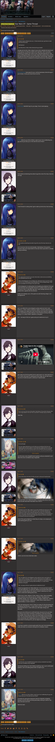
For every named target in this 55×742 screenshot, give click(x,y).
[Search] (53, 16)
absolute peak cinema (20, 26)
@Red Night (20, 106)
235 (25, 33)
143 (18, 33)
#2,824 (52, 137)
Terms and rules (38, 735)
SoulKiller (8, 193)
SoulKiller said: (22, 241)
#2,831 (52, 372)
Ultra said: (21, 659)
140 (9, 33)
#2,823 (52, 103)
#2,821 (52, 36)
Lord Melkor (4, 26)
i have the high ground (36, 26)
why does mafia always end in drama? (8, 27)
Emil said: (20, 39)
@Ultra (19, 140)
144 (20, 33)
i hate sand (28, 26)
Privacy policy (46, 735)
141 (12, 33)
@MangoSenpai (21, 72)
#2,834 (52, 471)
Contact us (32, 735)
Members (26, 16)
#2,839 (52, 656)
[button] (13, 16)
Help (51, 735)
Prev (3, 33)
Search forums (9, 19)
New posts (3, 19)
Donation (10, 16)
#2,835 (52, 504)
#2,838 (52, 623)
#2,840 (52, 689)
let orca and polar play (46, 26)
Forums (4, 16)
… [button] (7, 33)
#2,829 (52, 305)
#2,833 (52, 438)
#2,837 (52, 572)
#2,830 (52, 339)
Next (29, 33)
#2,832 (52, 406)
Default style (4, 735)
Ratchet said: (21, 274)
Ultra (8, 460)
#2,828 (52, 271)
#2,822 (52, 69)
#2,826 (52, 204)
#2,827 (52, 238)
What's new (18, 16)
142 (15, 33)
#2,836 (52, 538)
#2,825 (52, 171)
